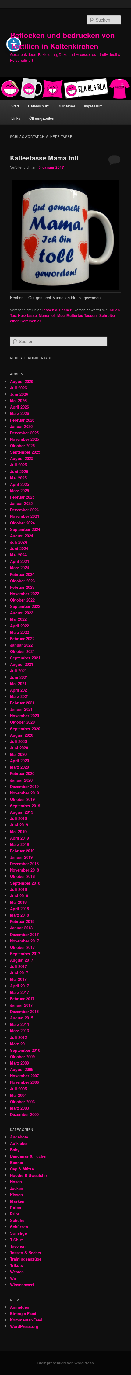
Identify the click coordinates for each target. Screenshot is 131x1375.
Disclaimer (66, 105)
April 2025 (19, 484)
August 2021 (21, 664)
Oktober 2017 (22, 947)
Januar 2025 (21, 503)
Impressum (93, 105)
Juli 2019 (18, 818)
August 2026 (21, 381)
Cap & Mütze (22, 1169)
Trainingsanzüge (25, 1259)
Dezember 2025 (24, 433)
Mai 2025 (18, 478)
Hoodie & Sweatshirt (29, 1175)
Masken (17, 1201)
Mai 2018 (18, 902)
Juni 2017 (19, 973)
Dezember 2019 (24, 786)
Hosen (16, 1181)
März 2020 (19, 767)
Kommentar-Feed (26, 1320)
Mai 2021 (18, 683)
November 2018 (24, 870)
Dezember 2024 (24, 510)
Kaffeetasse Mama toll (44, 157)
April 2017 (19, 986)
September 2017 (25, 953)
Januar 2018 (21, 928)
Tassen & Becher (57, 310)
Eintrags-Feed (23, 1313)
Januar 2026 (21, 426)
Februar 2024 (22, 574)
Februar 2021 (22, 703)
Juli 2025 (18, 465)
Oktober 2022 (22, 600)
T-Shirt (16, 1240)
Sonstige (18, 1233)
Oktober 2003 (22, 1101)
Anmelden (19, 1307)
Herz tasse (27, 315)
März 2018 (19, 915)
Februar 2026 (22, 420)
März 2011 (19, 1044)
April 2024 (19, 561)
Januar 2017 (21, 1005)
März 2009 (19, 1063)
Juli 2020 (18, 741)
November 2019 (24, 793)
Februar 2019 (22, 851)
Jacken (16, 1188)
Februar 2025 (22, 497)
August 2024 (21, 535)
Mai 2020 (18, 754)
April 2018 (19, 908)
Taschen (18, 1246)
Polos (15, 1207)
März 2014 (19, 1024)
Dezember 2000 (24, 1114)
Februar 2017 (22, 998)
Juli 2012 (18, 1037)
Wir (13, 1278)
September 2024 (25, 529)
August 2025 (21, 458)
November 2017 (24, 941)
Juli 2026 (18, 388)
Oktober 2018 (22, 876)
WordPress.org (24, 1326)
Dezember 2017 (24, 934)
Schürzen (19, 1226)
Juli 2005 (18, 1089)
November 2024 (24, 516)
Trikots (16, 1265)
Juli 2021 (18, 670)
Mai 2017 (18, 979)
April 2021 (19, 690)
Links (15, 118)
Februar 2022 (22, 638)
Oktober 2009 (22, 1056)
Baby (14, 1149)
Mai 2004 (18, 1095)
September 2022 (25, 606)
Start (15, 105)
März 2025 (19, 490)
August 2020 (21, 735)
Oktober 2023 (22, 581)
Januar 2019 (21, 857)
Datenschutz (38, 105)
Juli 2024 (18, 542)
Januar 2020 (21, 780)
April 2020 (19, 760)
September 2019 (25, 806)
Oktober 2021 (22, 651)
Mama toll (47, 315)
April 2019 (19, 838)
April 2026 (19, 407)
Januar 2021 (21, 709)
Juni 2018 (19, 896)
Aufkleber (19, 1143)
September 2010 (25, 1050)
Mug (61, 315)
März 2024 (19, 567)
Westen (17, 1272)
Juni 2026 (19, 394)
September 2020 (25, 728)
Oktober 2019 (22, 799)
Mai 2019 (18, 831)
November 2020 (24, 715)
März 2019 (19, 844)
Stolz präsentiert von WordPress (65, 1363)
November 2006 (24, 1082)
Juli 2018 (18, 889)
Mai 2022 (18, 619)
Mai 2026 (18, 400)
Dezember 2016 (24, 1011)
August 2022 (21, 613)
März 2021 (19, 696)
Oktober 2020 (22, 722)
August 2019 (21, 812)
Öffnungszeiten (41, 118)
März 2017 (19, 992)
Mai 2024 (18, 555)
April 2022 (19, 626)
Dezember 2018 (24, 863)
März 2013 (19, 1030)
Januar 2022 (21, 645)
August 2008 (21, 1069)
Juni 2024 (19, 548)
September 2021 (25, 658)
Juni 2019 (19, 825)
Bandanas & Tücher (28, 1156)
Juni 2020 (19, 748)
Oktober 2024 (22, 523)
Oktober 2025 (22, 445)
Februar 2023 (22, 587)
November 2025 (24, 439)
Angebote (19, 1137)
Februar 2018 (22, 921)
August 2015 (21, 1018)
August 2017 (21, 960)
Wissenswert (22, 1284)
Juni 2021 (19, 677)
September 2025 (25, 452)
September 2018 (25, 883)
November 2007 (24, 1076)
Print (14, 1214)
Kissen (16, 1195)
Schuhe (17, 1220)
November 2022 (24, 593)
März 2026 (19, 413)
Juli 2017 (18, 966)
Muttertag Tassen (81, 315)
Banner (16, 1162)
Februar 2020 (22, 773)
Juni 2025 (19, 471)
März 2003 (19, 1108)
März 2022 (19, 632)
